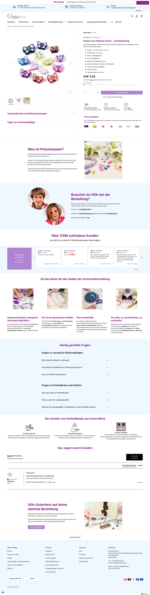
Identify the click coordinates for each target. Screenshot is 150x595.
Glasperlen (10, 22)
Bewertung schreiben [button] (134, 457)
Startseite (9, 26)
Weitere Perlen (23, 22)
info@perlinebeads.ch (130, 7)
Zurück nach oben (75, 537)
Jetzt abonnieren (36, 527)
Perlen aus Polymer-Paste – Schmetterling (23, 26)
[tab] (129, 465)
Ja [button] (46, 482)
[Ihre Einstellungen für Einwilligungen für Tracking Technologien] (2, 592)
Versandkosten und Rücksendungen (18, 561)
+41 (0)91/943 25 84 (116, 7)
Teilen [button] (54, 482)
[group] (16, 456)
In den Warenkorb (122, 92)
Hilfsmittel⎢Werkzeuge (55, 22)
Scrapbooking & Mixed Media (96, 22)
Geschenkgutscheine (51, 565)
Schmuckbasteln (50, 572)
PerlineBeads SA (15, 587)
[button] (142, 16)
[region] (88, 257)
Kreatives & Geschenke (75, 22)
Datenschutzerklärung (86, 558)
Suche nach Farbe (13, 554)
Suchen (9, 551)
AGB (80, 551)
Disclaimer (82, 554)
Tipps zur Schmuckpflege (15, 565)
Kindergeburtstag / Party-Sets (54, 568)
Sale (112, 22)
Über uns (118, 22)
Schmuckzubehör (38, 22)
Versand (91, 80)
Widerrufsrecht (83, 561)
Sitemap (9, 568)
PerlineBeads (87, 37)
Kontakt (9, 558)
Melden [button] (50, 482)
